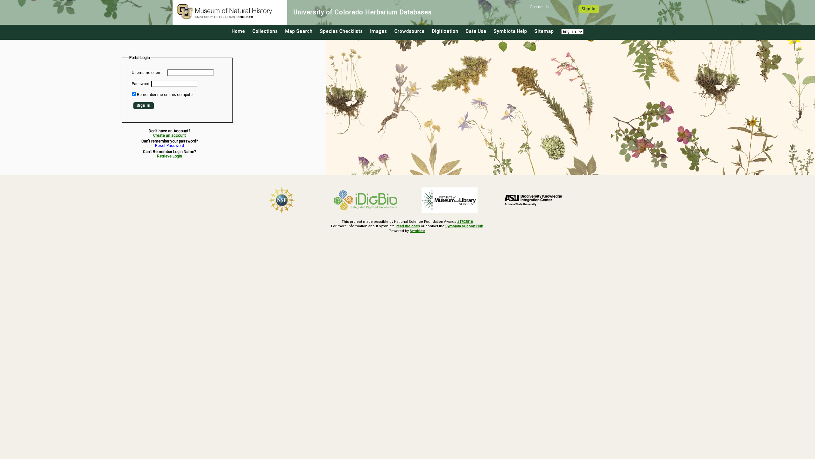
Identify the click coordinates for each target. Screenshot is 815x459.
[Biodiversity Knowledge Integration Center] (533, 200)
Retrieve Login (169, 156)
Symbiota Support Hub (464, 226)
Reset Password (169, 146)
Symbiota (417, 231)
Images (378, 31)
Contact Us (539, 7)
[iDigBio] (366, 200)
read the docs (408, 226)
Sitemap (544, 31)
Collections (265, 31)
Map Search (299, 31)
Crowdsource (409, 31)
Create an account (169, 135)
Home (238, 31)
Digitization (445, 31)
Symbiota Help (510, 31)
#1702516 (465, 222)
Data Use (476, 31)
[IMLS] (449, 200)
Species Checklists (341, 31)
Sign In (589, 9)
